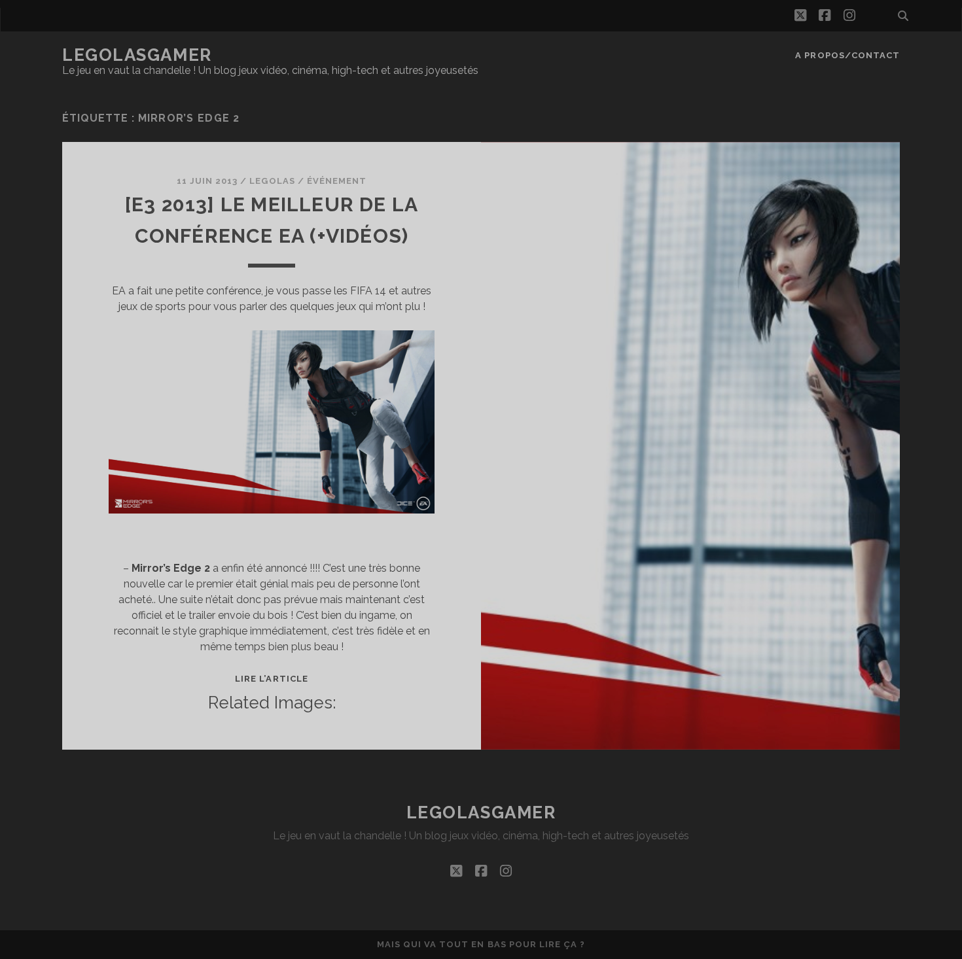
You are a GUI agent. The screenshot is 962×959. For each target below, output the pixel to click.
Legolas (271, 181)
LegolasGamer (137, 55)
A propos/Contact (847, 55)
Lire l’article (271, 679)
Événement (336, 181)
